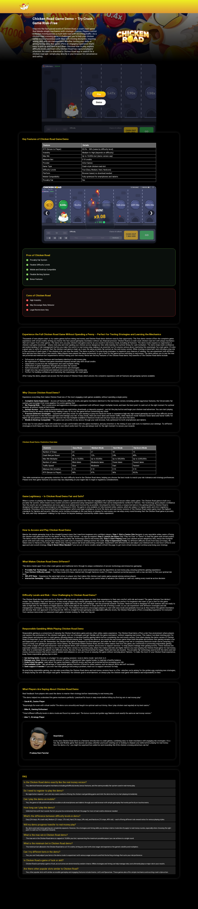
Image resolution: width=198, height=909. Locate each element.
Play (99, 94)
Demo (99, 102)
